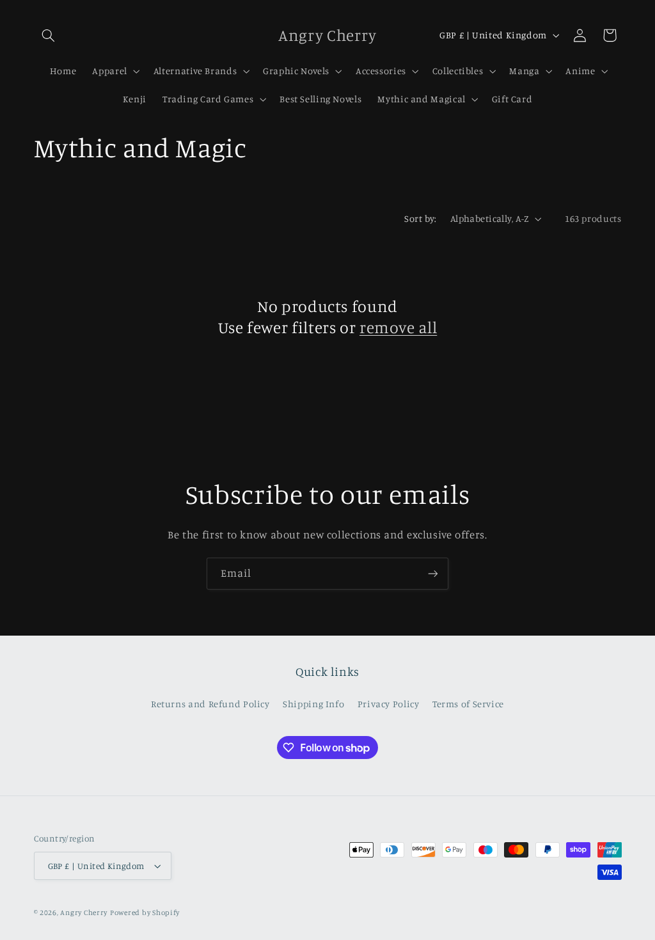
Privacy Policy (389, 703)
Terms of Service (468, 703)
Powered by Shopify (145, 912)
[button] (48, 35)
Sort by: (420, 218)
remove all (398, 327)
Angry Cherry (83, 912)
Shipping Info (313, 703)
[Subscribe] (433, 573)
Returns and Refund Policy (210, 703)
